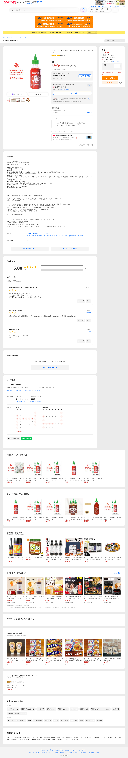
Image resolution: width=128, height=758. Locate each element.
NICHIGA (48, 720)
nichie (29, 720)
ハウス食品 (74, 720)
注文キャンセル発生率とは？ (37, 401)
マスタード (74, 709)
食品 (28, 236)
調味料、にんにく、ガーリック (100, 709)
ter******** (88, 332)
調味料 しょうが (63, 709)
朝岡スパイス (90, 720)
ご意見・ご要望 (95, 753)
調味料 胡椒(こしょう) (27, 709)
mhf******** (88, 312)
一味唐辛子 (40, 709)
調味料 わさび (51, 709)
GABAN (56, 720)
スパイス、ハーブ (13, 709)
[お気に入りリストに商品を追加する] (120, 82)
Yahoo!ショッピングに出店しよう (110, 6)
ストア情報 (37, 390)
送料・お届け (18, 390)
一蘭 (81, 720)
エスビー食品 (38, 720)
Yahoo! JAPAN (95, 6)
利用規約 (56, 753)
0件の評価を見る (20, 401)
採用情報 (75, 753)
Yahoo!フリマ (83, 750)
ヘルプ (123, 6)
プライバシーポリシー (34, 753)
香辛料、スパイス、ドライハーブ (57, 236)
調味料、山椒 (84, 709)
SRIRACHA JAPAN (8, 37)
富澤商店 (99, 720)
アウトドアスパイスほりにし (16, 720)
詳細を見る (90, 112)
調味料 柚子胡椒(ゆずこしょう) (17, 713)
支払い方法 (9, 390)
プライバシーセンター (47, 753)
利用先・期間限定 (65, 89)
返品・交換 (28, 390)
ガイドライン (63, 753)
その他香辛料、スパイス (76, 236)
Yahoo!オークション (71, 750)
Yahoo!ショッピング (47, 750)
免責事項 (69, 753)
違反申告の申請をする (86, 145)
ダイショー (64, 720)
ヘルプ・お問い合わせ (84, 753)
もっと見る (117, 573)
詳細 (89, 99)
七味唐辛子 (116, 709)
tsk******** (88, 290)
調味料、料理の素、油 (38, 236)
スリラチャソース (21, 37)
